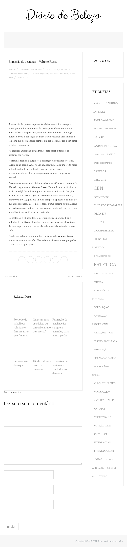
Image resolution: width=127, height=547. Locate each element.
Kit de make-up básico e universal (42, 365)
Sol (105, 434)
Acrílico (98, 103)
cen (98, 188)
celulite (100, 179)
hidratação (101, 349)
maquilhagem (105, 383)
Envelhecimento (102, 256)
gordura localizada (105, 341)
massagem (102, 391)
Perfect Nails (22, 73)
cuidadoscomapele (108, 205)
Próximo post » (74, 276)
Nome (7, 468)
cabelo (111, 154)
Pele (110, 400)
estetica (105, 264)
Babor (99, 137)
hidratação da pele (105, 358)
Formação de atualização (58, 73)
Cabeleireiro (105, 145)
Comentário (9, 419)
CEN (13, 69)
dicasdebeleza (104, 230)
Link (20, 78)
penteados (99, 409)
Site (5, 497)
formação (101, 307)
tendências (102, 442)
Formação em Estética (61, 69)
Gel (111, 333)
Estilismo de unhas (104, 274)
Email (7, 482)
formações (100, 333)
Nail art (99, 400)
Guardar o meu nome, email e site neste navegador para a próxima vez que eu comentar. (40, 518)
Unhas (98, 459)
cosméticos (101, 197)
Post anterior (10, 276)
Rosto (97, 434)
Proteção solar (102, 426)
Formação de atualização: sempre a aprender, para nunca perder (60, 327)
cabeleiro (99, 154)
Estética (98, 282)
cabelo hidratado (103, 163)
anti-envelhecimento (105, 129)
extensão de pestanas (40, 73)
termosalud (104, 450)
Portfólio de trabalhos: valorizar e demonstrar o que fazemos (21, 327)
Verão (103, 476)
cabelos (100, 171)
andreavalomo (104, 120)
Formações (13, 73)
